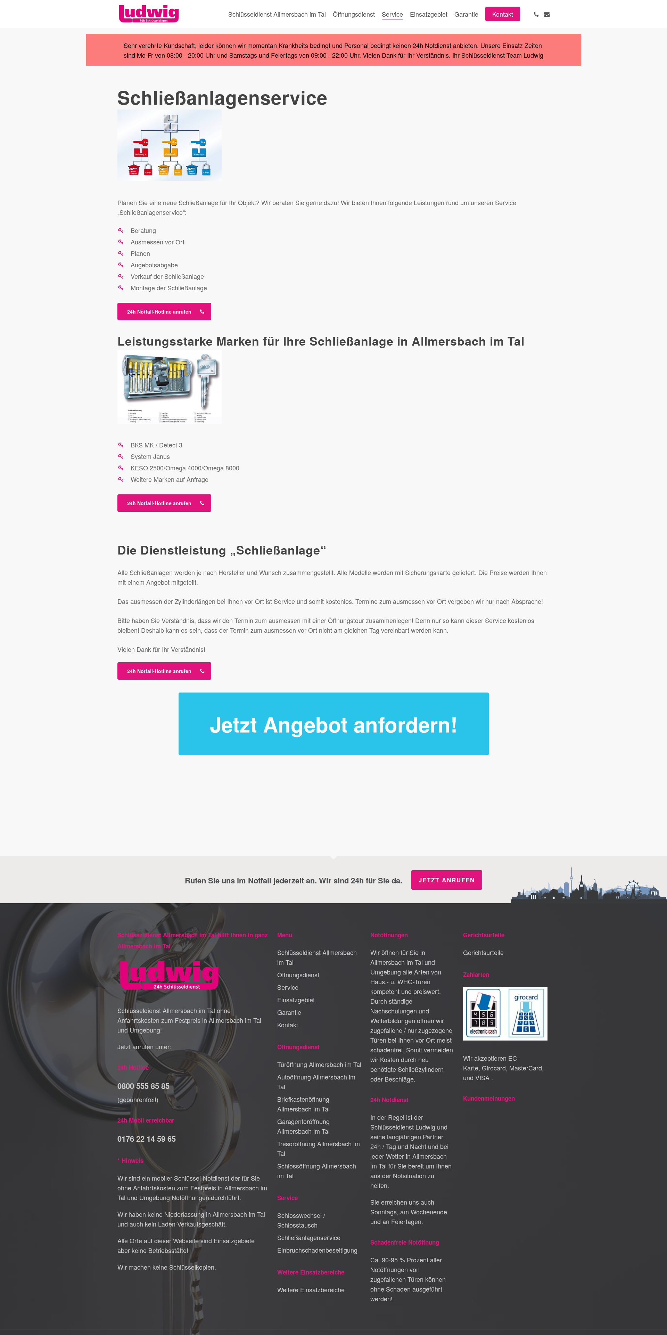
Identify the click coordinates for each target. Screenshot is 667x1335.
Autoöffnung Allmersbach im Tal (316, 1081)
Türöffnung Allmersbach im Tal (319, 1064)
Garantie (289, 1012)
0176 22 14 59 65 (146, 1138)
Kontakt (287, 1024)
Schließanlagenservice (308, 1237)
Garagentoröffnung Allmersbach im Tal (303, 1126)
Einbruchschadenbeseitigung (317, 1249)
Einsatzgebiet (296, 999)
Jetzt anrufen (447, 880)
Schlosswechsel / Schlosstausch (301, 1220)
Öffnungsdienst (298, 974)
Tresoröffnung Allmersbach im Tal (318, 1148)
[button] (164, 311)
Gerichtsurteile (483, 952)
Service (287, 987)
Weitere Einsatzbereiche (311, 1289)
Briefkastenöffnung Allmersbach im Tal (303, 1103)
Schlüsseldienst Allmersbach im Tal (317, 957)
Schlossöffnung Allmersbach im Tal (316, 1170)
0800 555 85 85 (143, 1085)
